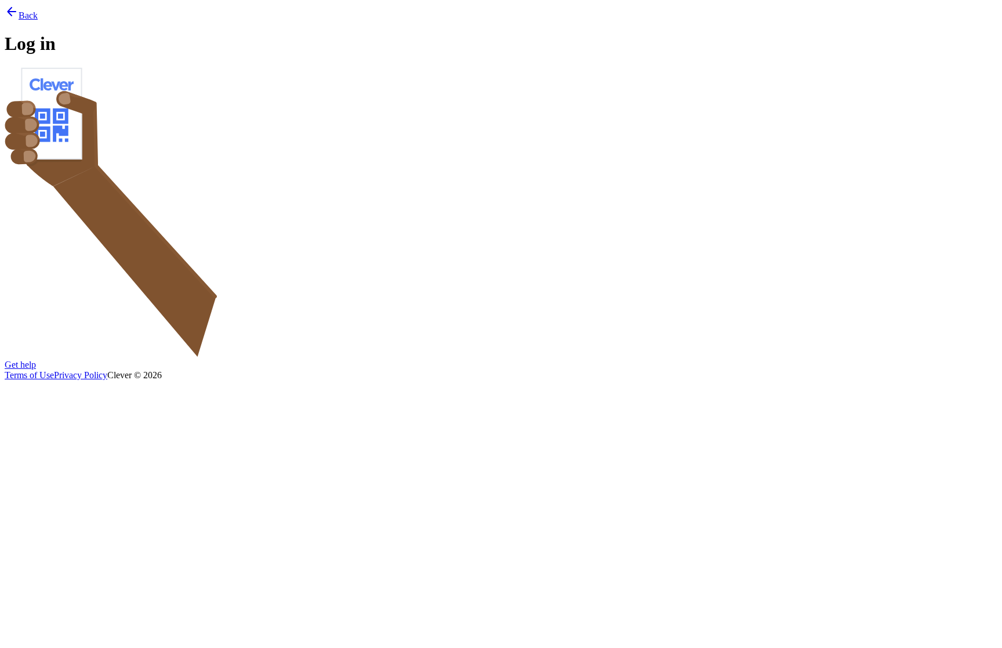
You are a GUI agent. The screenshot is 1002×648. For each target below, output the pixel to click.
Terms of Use (29, 375)
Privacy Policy (80, 375)
